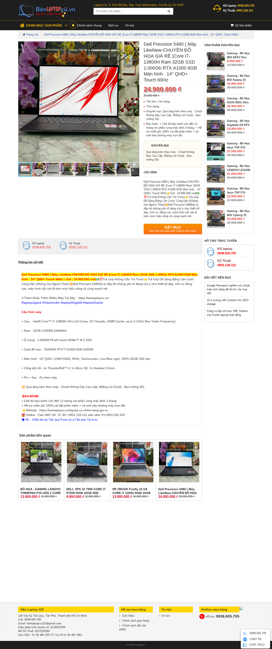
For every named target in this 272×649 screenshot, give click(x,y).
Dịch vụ (113, 25)
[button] (135, 45)
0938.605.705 (257, 633)
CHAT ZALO (256, 644)
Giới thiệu (127, 615)
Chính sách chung (89, 25)
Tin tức (129, 25)
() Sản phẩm (243, 25)
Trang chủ (32, 34)
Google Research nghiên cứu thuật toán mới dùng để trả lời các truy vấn (228, 289)
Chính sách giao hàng (135, 620)
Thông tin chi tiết (30, 262)
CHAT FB (255, 639)
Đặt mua (172, 229)
